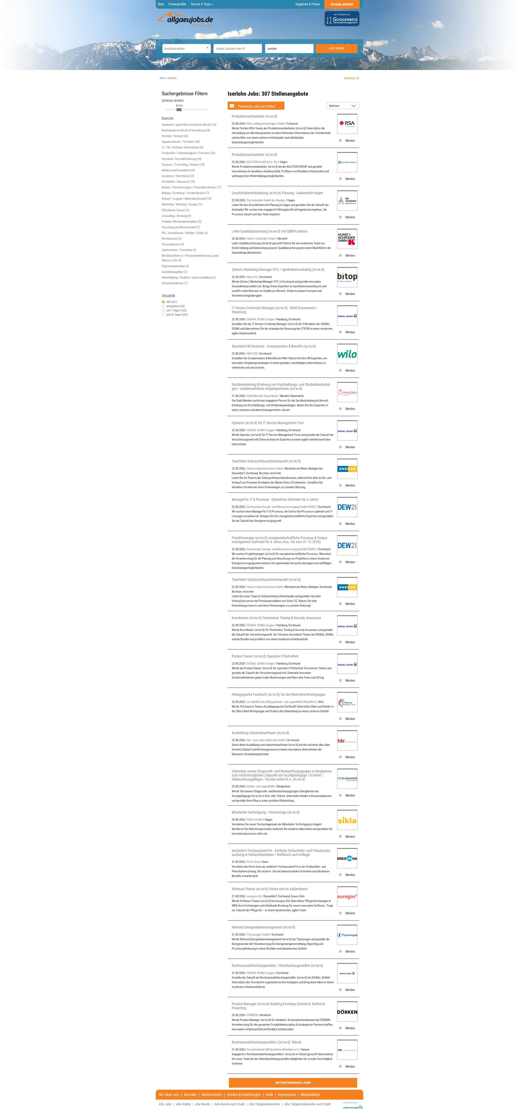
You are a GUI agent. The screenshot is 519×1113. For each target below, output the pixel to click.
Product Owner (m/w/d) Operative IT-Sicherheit (265, 656)
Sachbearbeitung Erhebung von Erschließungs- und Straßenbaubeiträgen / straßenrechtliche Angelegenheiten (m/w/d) (281, 386)
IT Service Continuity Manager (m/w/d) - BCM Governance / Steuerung (274, 310)
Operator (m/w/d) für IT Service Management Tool (267, 423)
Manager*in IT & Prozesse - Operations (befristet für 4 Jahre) (275, 499)
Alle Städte (183, 1104)
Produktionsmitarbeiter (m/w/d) (255, 116)
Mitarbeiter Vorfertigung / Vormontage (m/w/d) (266, 812)
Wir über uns (169, 1094)
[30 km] (179, 109)
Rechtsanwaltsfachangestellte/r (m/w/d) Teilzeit (266, 1042)
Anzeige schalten (342, 4)
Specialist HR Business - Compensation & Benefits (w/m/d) (274, 346)
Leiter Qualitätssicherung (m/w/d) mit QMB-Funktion (269, 231)
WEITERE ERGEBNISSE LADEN (293, 1083)
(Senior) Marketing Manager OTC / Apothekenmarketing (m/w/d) (278, 269)
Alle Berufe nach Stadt (229, 1104)
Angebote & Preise (307, 4)
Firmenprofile (177, 4)
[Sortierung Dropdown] (355, 106)
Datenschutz (212, 1094)
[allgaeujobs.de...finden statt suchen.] (185, 18)
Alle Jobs (165, 1104)
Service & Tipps (201, 4)
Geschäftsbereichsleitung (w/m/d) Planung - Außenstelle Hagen (277, 193)
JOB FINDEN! (336, 48)
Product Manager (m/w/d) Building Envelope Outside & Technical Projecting (278, 1006)
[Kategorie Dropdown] (207, 47)
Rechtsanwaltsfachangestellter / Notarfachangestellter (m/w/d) (277, 965)
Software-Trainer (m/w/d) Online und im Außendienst (270, 889)
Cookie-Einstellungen (244, 1094)
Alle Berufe (202, 1104)
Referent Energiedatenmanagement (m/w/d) (263, 927)
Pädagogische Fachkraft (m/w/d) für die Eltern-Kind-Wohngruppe (278, 694)
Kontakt (190, 1094)
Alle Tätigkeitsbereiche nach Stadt (307, 1104)
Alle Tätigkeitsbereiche (264, 1104)
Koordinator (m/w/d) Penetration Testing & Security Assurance (276, 618)
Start (161, 4)
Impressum (287, 1094)
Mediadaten (310, 1094)
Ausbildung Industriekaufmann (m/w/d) (260, 733)
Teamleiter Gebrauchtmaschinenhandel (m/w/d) (266, 461)
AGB (269, 1094)
